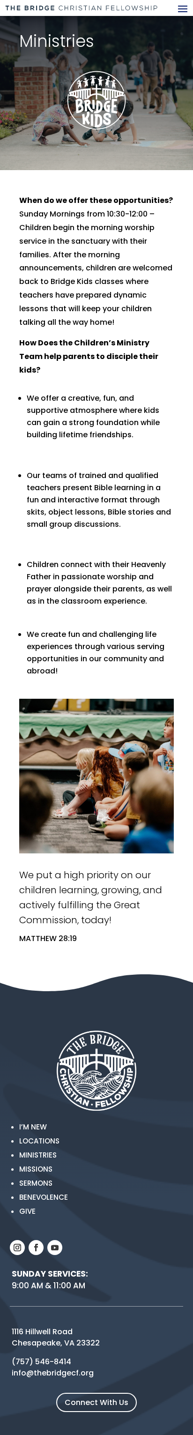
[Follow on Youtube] (54, 1247)
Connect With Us (96, 1402)
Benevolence (43, 1197)
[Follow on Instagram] (17, 1247)
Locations (39, 1141)
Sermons (35, 1183)
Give (27, 1211)
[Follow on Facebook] (36, 1247)
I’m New (33, 1127)
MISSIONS (35, 1169)
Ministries (38, 1155)
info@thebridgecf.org (53, 1373)
